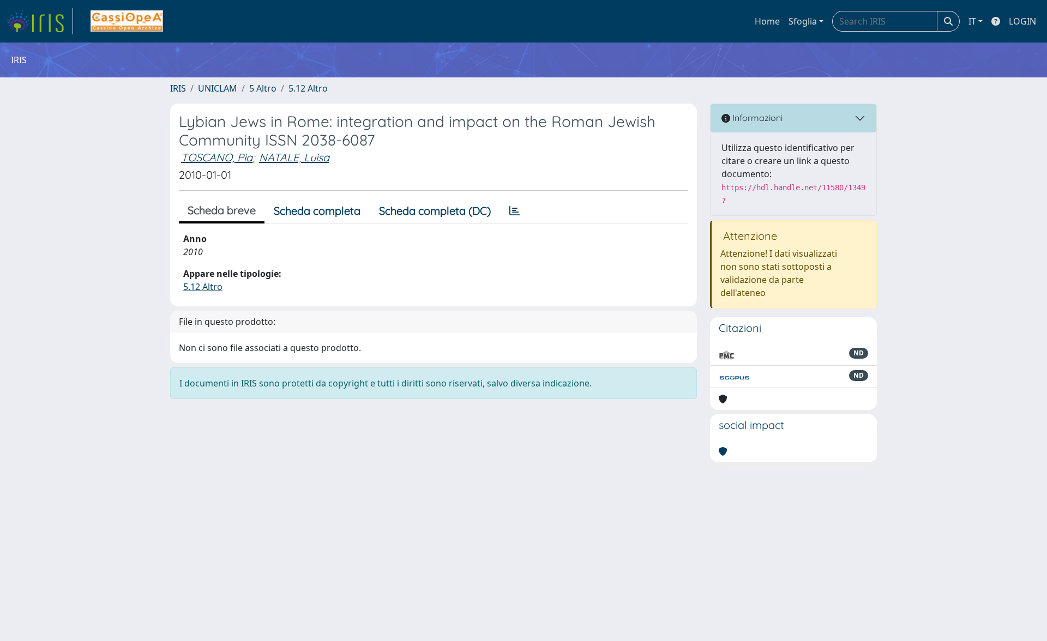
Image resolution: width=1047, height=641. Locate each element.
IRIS (178, 88)
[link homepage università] (127, 21)
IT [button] (972, 21)
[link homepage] (40, 21)
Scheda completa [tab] (317, 210)
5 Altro (262, 88)
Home (767, 21)
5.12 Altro (308, 88)
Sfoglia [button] (803, 21)
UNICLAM (217, 88)
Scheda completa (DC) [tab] (435, 210)
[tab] (514, 210)
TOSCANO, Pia (216, 157)
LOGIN (1022, 21)
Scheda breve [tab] (222, 210)
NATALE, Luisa (294, 157)
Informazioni (756, 117)
